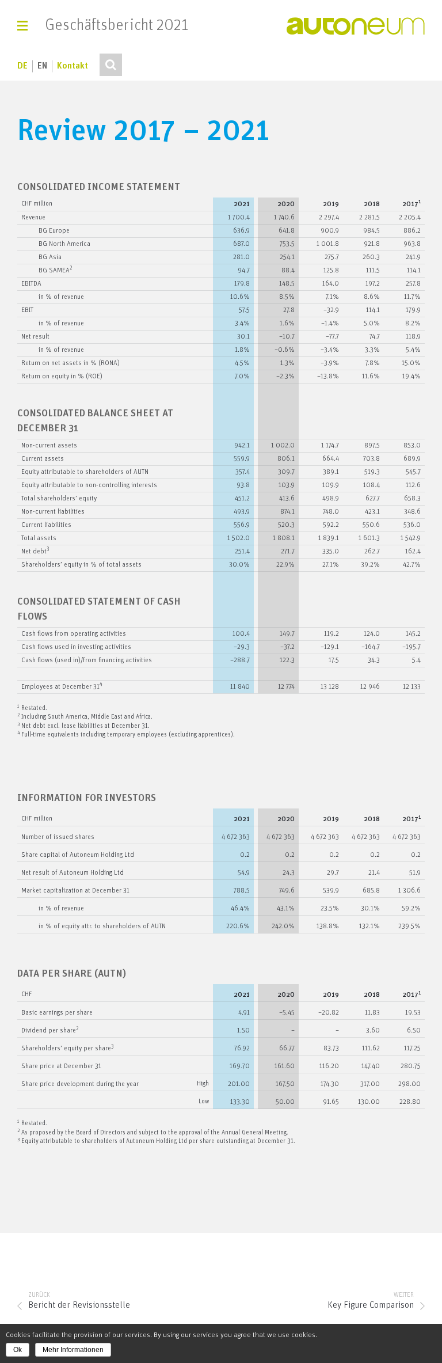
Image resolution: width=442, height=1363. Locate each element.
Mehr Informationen (73, 1350)
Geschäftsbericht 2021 (116, 25)
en (42, 66)
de (22, 66)
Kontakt (72, 66)
